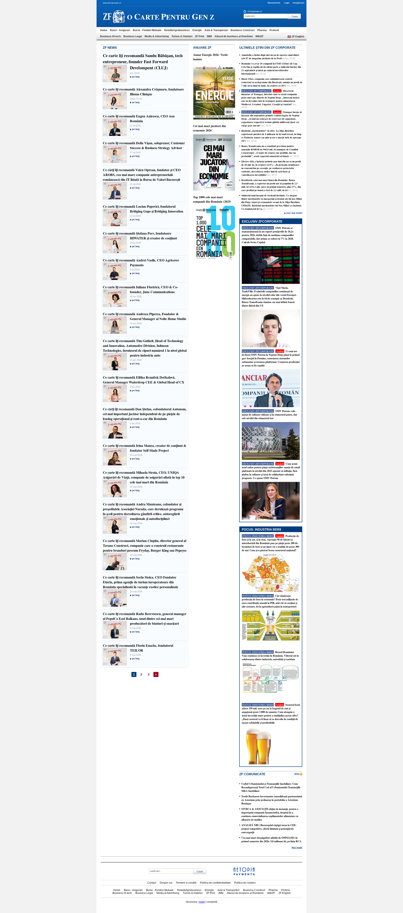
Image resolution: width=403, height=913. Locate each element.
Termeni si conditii (186, 882)
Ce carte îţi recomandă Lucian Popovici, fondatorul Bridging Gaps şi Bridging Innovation (143, 209)
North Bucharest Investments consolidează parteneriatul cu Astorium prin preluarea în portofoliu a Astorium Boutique (271, 800)
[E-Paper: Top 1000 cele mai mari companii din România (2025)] (214, 261)
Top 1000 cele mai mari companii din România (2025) (212, 199)
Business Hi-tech (110, 36)
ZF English (298, 36)
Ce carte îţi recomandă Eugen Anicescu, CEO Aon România (139, 118)
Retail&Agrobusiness (177, 30)
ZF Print (199, 36)
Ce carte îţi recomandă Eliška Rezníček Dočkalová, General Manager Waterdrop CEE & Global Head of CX (143, 379)
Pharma (262, 30)
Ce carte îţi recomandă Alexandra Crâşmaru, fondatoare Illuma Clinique (143, 91)
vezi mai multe (294, 213)
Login (286, 2)
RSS (296, 774)
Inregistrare (298, 2)
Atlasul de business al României (234, 36)
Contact (151, 882)
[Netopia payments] (244, 874)
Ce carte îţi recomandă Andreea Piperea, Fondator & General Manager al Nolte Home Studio (144, 316)
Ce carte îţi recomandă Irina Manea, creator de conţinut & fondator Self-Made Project (144, 448)
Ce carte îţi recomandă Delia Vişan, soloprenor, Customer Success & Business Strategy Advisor (144, 145)
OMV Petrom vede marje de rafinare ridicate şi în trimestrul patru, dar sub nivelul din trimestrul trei (269, 414)
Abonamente (273, 2)
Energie (197, 30)
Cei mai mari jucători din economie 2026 (209, 128)
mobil (202, 901)
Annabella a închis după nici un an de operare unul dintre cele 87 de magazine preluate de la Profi (270, 56)
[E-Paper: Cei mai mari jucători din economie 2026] (214, 189)
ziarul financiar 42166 (114, 16)
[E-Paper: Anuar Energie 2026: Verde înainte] (214, 118)
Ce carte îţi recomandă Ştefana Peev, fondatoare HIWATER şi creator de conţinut (140, 235)
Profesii (274, 30)
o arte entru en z (170, 16)
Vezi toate (297, 847)
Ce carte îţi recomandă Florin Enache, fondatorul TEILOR (138, 648)
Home (103, 30)
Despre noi (166, 882)
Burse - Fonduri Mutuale (147, 30)
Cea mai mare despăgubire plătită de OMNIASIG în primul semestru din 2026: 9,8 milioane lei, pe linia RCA (271, 839)
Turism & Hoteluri (181, 36)
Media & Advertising (157, 36)
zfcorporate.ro (254, 11)
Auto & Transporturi (216, 30)
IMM (209, 36)
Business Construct (243, 30)
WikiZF (259, 36)
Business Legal (132, 36)
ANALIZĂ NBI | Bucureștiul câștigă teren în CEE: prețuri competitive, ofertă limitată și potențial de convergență (268, 828)
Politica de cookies (245, 882)
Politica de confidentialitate (215, 882)
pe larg (136, 76)
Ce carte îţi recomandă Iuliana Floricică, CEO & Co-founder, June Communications (140, 289)
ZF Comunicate (252, 774)
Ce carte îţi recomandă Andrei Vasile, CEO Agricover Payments (141, 262)
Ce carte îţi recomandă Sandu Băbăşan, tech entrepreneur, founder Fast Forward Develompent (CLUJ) (143, 61)
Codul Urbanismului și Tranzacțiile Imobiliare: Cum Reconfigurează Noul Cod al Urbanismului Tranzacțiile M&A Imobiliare (270, 787)
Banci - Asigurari (120, 30)
